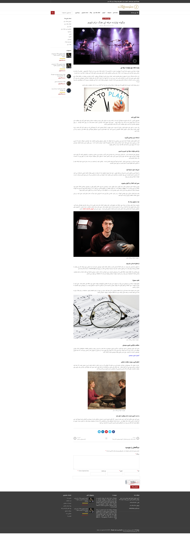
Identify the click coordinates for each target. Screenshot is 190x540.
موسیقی (69, 39)
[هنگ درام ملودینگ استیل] (68, 83)
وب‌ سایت (103, 471)
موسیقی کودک (68, 42)
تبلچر (124, 188)
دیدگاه (137, 454)
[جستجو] (53, 12)
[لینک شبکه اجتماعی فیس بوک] (113, 431)
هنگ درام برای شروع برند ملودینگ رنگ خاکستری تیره (58, 75)
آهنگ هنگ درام (67, 24)
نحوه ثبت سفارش (67, 503)
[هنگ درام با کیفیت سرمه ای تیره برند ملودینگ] (68, 91)
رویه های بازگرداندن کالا (66, 508)
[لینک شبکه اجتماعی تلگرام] (99, 431)
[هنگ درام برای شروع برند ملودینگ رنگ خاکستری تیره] (68, 76)
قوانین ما (69, 516)
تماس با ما (69, 498)
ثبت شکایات (68, 501)
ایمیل (120, 471)
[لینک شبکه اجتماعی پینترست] (106, 431)
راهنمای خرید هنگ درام (66, 29)
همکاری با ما (68, 513)
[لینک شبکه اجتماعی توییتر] (109, 431)
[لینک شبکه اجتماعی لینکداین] (102, 431)
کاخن (70, 34)
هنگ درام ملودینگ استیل (60, 81)
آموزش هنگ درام (106, 18)
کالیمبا (70, 37)
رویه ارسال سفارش (67, 506)
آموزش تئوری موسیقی (134, 355)
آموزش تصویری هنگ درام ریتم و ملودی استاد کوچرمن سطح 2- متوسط (58, 65)
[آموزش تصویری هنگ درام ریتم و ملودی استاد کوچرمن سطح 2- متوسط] (68, 67)
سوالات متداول (68, 511)
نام (138, 471)
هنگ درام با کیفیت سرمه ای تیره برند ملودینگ (58, 89)
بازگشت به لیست (106, 438)
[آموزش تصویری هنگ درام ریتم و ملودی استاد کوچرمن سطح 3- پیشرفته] (68, 57)
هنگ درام (69, 44)
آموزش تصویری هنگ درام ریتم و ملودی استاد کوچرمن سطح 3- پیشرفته (58, 55)
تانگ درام (69, 26)
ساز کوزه (69, 32)
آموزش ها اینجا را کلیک (88, 209)
